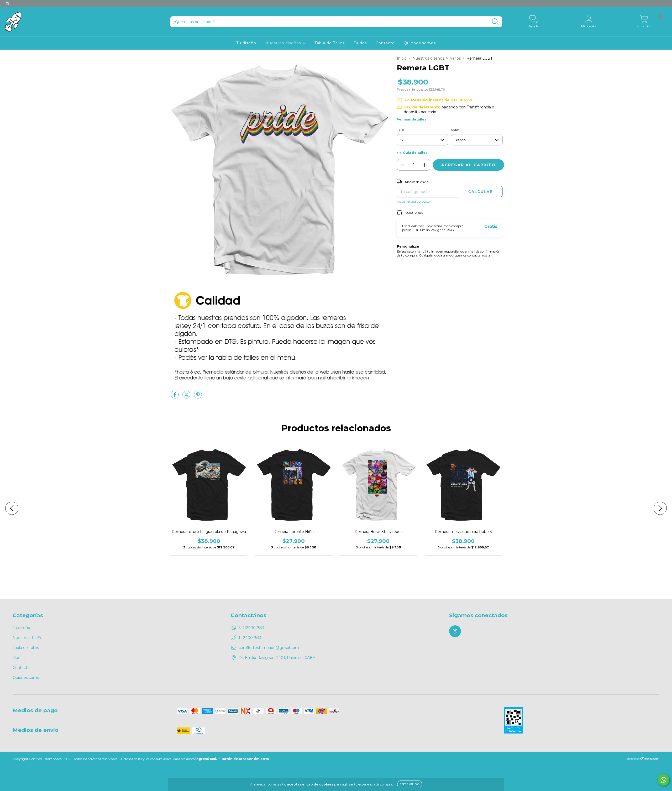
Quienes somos (420, 43)
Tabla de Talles (329, 43)
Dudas (360, 43)
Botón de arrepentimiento (245, 759)
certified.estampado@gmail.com (269, 647)
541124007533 (251, 627)
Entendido (410, 784)
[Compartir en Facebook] (175, 396)
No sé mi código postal (413, 201)
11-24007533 (250, 637)
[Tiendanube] (643, 759)
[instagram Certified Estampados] (7, 3)
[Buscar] (495, 22)
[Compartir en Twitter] (186, 396)
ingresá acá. (206, 759)
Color (455, 130)
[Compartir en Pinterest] (198, 396)
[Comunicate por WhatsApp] (663, 780)
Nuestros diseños (283, 43)
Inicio (402, 58)
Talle (400, 130)
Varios (455, 58)
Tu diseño (246, 43)
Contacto (385, 43)
